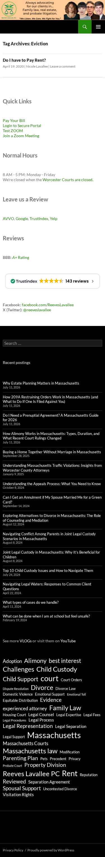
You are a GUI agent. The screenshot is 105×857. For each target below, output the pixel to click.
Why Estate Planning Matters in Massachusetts (41, 383)
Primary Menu (98, 27)
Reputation (88, 774)
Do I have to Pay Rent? (24, 60)
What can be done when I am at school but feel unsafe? (46, 616)
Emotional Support (50, 694)
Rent (70, 773)
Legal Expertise (68, 714)
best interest (65, 660)
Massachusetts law (30, 751)
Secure (23, 125)
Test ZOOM (13, 130)
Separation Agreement (49, 781)
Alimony (35, 660)
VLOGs (26, 640)
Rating (20, 257)
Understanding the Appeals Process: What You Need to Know (52, 483)
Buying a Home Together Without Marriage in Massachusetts (52, 452)
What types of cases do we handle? (31, 602)
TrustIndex (39, 218)
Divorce (42, 687)
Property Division (45, 765)
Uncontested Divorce (60, 789)
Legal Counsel (41, 714)
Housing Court (14, 714)
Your (14, 120)
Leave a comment (62, 66)
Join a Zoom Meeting (21, 135)
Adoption (12, 661)
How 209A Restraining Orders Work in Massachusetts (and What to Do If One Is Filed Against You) (50, 399)
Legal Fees (92, 714)
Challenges (18, 669)
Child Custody (56, 669)
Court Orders (71, 680)
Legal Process (41, 719)
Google (22, 218)
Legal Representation (28, 726)
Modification (70, 752)
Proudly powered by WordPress (50, 850)
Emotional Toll (76, 694)
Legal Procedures (14, 720)
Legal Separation (70, 726)
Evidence (51, 700)
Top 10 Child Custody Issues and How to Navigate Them (48, 570)
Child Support (20, 679)
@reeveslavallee (37, 309)
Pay (6, 120)
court (50, 678)
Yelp (53, 218)
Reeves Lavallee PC (31, 773)
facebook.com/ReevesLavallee (48, 304)
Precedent (58, 758)
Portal (35, 125)
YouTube (68, 640)
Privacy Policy (13, 850)
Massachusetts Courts (25, 743)
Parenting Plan (20, 758)
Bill (22, 120)
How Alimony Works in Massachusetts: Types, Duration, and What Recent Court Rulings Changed (51, 436)
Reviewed (14, 781)
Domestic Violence (18, 694)
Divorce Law (65, 688)
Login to (10, 125)
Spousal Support (22, 788)
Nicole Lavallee (37, 66)
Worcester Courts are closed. (68, 179)
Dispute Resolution (16, 689)
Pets (44, 758)
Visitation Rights (18, 794)
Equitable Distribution (20, 700)
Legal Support (14, 736)
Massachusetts (54, 735)
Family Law (65, 708)
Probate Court (12, 765)
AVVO (8, 218)
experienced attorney (25, 708)
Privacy (75, 758)
